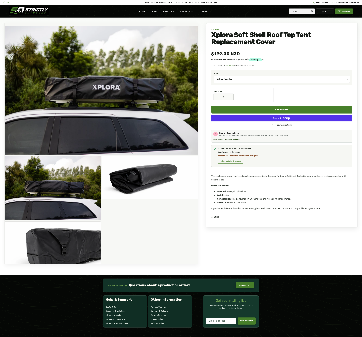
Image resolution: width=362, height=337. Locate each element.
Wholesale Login (113, 315)
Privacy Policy (157, 319)
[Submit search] (312, 11)
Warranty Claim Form (115, 319)
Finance (204, 11)
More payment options (282, 125)
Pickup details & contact (230, 161)
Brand (216, 73)
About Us (168, 11)
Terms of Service (158, 315)
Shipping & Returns (159, 311)
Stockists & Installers (115, 311)
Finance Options (158, 307)
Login (324, 11)
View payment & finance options (227, 139)
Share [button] (216, 217)
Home (142, 11)
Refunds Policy (157, 323)
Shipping (230, 66)
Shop (154, 11)
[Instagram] (4, 2)
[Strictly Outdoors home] (30, 11)
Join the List (246, 321)
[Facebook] (8, 2)
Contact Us (187, 11)
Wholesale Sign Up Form (117, 323)
